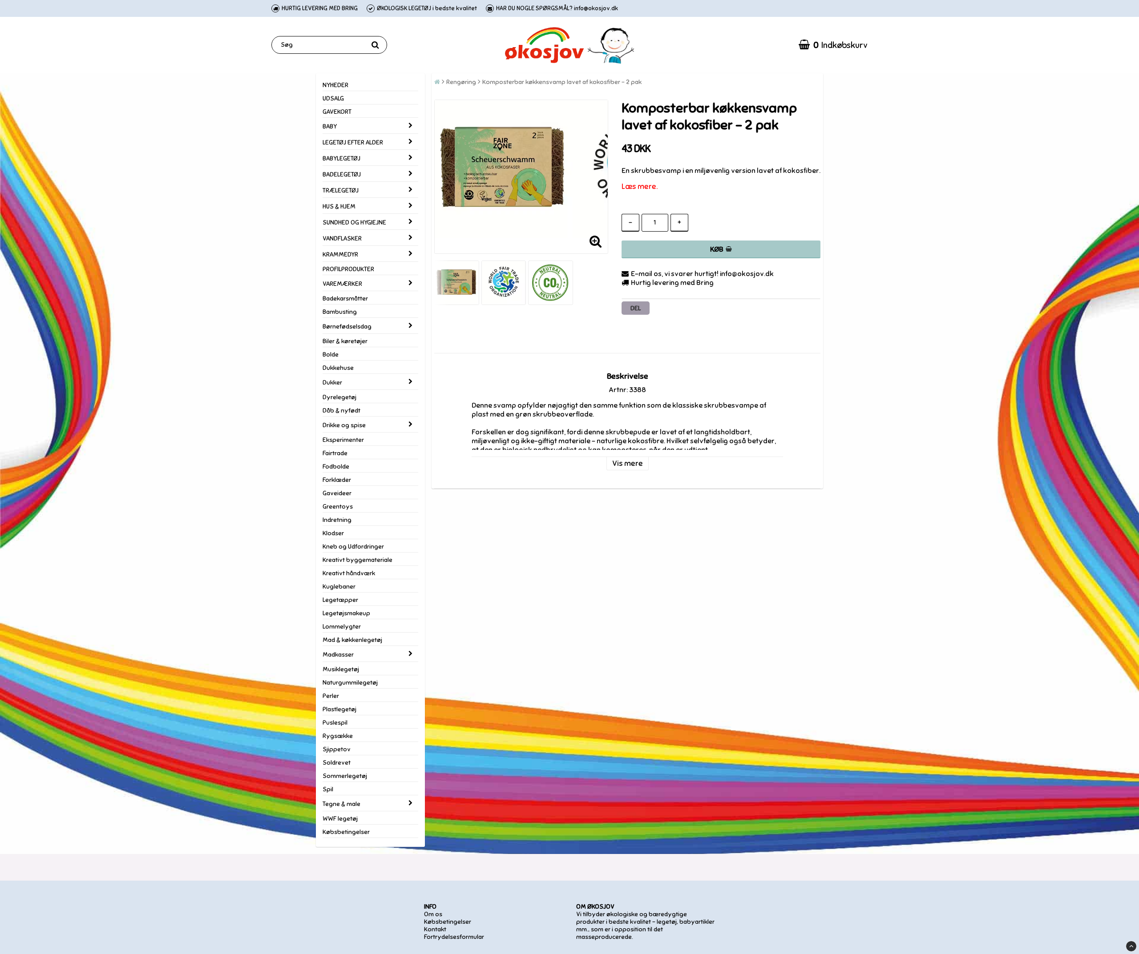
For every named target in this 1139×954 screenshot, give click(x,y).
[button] (833, 45)
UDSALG (333, 98)
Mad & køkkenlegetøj (352, 640)
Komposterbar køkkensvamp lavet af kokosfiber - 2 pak (562, 82)
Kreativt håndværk (349, 573)
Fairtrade (335, 453)
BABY (330, 126)
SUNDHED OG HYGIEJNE (354, 222)
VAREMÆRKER (342, 284)
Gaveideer (337, 493)
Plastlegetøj (339, 709)
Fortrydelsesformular (454, 937)
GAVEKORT (337, 112)
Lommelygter (342, 626)
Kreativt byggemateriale (357, 560)
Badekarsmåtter (345, 298)
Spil (328, 789)
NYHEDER (335, 85)
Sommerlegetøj (345, 776)
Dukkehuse (338, 368)
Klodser (333, 533)
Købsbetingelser (346, 832)
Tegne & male (341, 804)
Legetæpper (340, 600)
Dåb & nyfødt (341, 410)
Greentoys (338, 506)
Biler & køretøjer (345, 341)
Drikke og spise (344, 425)
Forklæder (337, 480)
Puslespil (335, 722)
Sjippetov (337, 749)
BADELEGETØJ (342, 174)
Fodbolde (336, 466)
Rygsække (338, 736)
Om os (433, 914)
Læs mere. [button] (640, 186)
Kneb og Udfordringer (353, 546)
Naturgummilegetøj (350, 682)
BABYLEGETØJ (341, 158)
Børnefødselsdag (347, 326)
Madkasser (338, 654)
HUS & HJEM (339, 206)
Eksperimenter (343, 440)
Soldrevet (337, 762)
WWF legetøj (340, 818)
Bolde (331, 354)
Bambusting (340, 312)
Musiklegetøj (341, 669)
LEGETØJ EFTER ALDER (353, 142)
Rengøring (461, 82)
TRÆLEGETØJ (341, 190)
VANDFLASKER (342, 238)
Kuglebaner (339, 586)
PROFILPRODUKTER (348, 269)
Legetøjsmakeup (346, 613)
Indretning (337, 520)
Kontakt (435, 929)
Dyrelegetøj (339, 397)
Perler (331, 696)
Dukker (332, 382)
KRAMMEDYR (340, 254)
